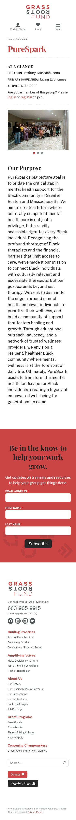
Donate (15, 774)
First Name (14, 508)
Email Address (17, 491)
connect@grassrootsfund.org (22, 613)
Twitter (32, 621)
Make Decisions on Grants (23, 660)
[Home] (38, 12)
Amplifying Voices (21, 655)
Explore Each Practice (20, 637)
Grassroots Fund (20, 589)
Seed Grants (15, 722)
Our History (14, 684)
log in (12, 97)
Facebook (10, 621)
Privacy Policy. (35, 812)
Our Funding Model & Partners (25, 689)
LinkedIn (18, 621)
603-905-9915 (24, 608)
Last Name (13, 524)
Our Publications (17, 694)
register (26, 97)
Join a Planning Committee (23, 665)
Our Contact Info (17, 699)
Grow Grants (15, 727)
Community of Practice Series (25, 647)
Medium (25, 621)
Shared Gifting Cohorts (21, 732)
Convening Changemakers (27, 745)
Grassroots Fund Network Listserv (27, 750)
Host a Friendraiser (19, 670)
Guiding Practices (21, 632)
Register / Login (21, 783)
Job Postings (15, 709)
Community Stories (18, 642)
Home (11, 39)
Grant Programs (20, 717)
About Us (15, 679)
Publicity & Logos (18, 704)
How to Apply (15, 737)
